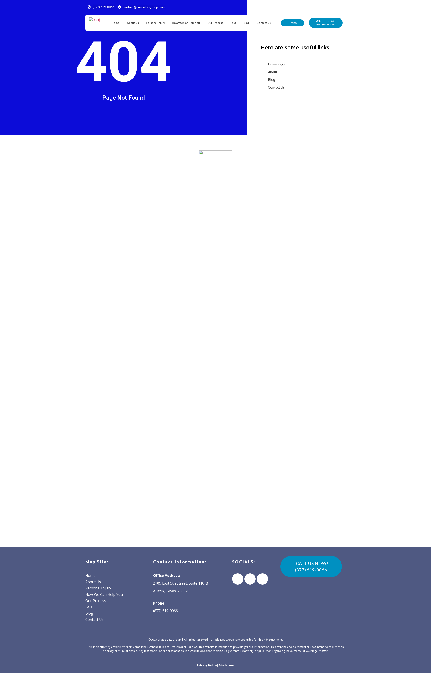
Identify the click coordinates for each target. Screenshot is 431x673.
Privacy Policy (207, 665)
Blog (246, 22)
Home (115, 22)
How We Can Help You (186, 22)
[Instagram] (262, 579)
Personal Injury (155, 22)
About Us (132, 22)
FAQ (233, 22)
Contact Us (264, 22)
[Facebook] (237, 579)
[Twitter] (250, 579)
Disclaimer (226, 665)
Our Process (215, 22)
